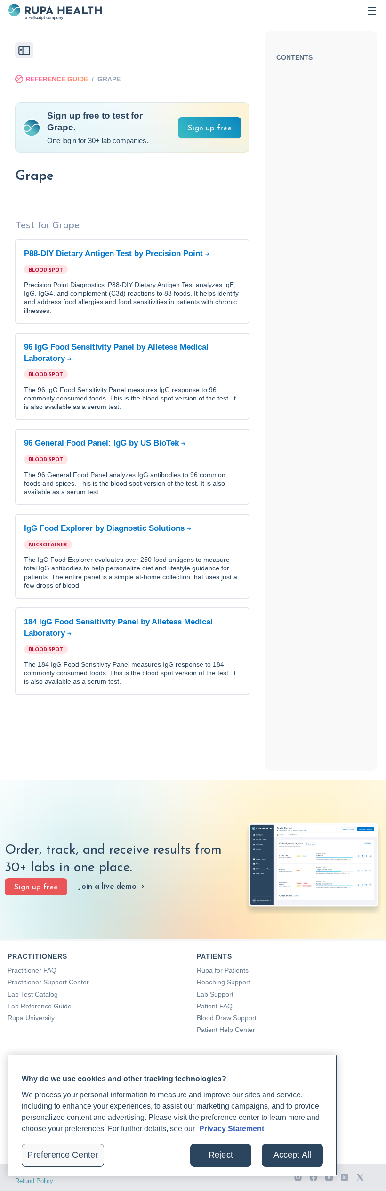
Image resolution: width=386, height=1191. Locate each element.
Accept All (292, 1154)
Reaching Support (223, 982)
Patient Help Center (226, 1029)
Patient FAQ (215, 1006)
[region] (172, 1115)
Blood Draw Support (227, 1018)
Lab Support (215, 994)
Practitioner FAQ (32, 970)
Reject (221, 1154)
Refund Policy (34, 1180)
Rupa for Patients (223, 970)
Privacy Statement (231, 1129)
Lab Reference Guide (40, 1006)
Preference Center (62, 1154)
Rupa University (31, 1018)
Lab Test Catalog (33, 994)
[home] (55, 10)
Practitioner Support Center (48, 982)
